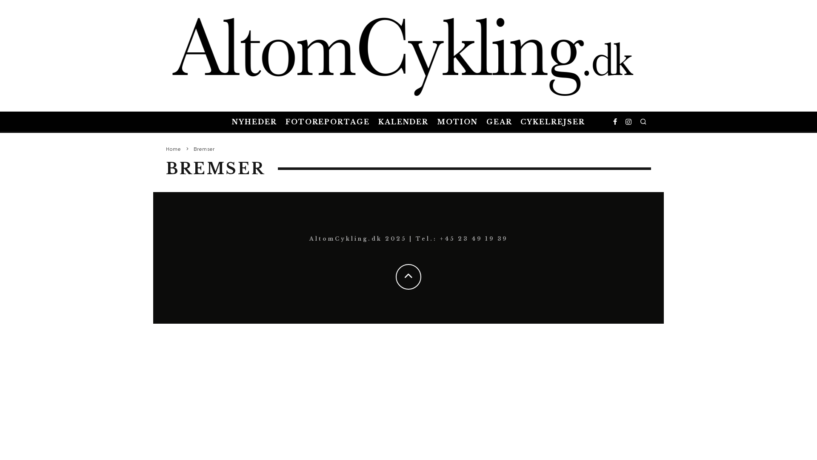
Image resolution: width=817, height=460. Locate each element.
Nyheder (254, 122)
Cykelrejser (552, 122)
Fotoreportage (328, 122)
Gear (499, 122)
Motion (457, 122)
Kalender (403, 122)
